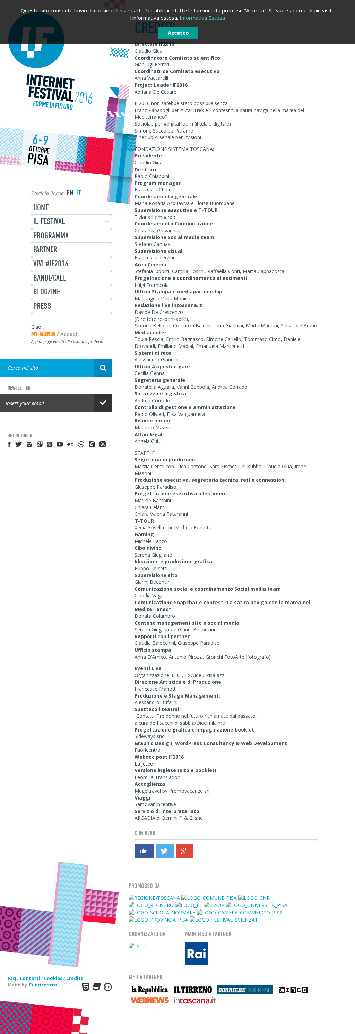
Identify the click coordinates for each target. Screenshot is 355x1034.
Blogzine (46, 292)
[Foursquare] (81, 444)
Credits (74, 978)
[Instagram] (29, 444)
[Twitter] (164, 851)
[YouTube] (59, 444)
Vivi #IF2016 (50, 263)
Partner (45, 249)
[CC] (107, 986)
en (70, 192)
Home (41, 207)
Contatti (30, 978)
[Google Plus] (184, 851)
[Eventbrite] (92, 444)
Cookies (53, 978)
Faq (12, 978)
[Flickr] (70, 444)
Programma (51, 235)
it (78, 192)
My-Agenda (43, 334)
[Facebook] (143, 852)
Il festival (49, 221)
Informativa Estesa (202, 17)
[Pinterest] (50, 444)
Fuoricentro (43, 985)
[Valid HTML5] (84, 986)
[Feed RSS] (102, 444)
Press (42, 306)
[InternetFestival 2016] (56, 61)
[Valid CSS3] (96, 986)
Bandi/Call (50, 278)
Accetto (178, 32)
